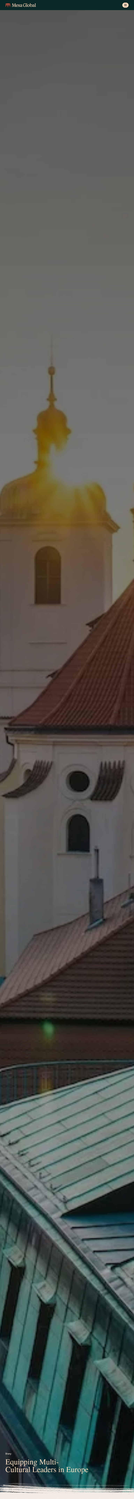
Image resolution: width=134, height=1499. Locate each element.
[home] (20, 5)
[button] (125, 5)
